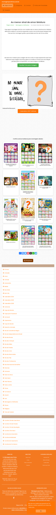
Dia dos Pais (7, 358)
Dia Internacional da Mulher (12, 364)
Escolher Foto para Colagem (28, 65)
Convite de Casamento (11, 441)
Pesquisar (7, 10)
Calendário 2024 (9, 297)
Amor (6, 276)
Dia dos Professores (10, 361)
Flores (6, 388)
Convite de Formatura (10, 444)
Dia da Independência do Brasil (13, 334)
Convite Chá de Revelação (12, 427)
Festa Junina (8, 385)
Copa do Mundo (9, 324)
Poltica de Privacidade (40, 5)
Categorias (18, 5)
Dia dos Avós (8, 351)
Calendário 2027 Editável (28, 111)
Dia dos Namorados (10, 354)
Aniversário (7, 283)
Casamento (7, 320)
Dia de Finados (8, 347)
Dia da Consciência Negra (11, 330)
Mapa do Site (19, 505)
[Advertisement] (28, 45)
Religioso (6, 409)
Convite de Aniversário (10, 434)
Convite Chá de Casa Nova (12, 420)
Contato (28, 5)
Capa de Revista (9, 310)
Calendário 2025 (9, 300)
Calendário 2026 (9, 303)
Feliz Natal (7, 378)
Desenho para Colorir (46, 465)
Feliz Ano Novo (8, 375)
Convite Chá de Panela (11, 424)
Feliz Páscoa (8, 381)
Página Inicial (8, 5)
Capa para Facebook (10, 313)
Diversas (6, 368)
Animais (6, 280)
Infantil (6, 395)
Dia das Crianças (9, 341)
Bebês (6, 286)
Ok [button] (41, 511)
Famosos (7, 371)
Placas (6, 405)
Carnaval (7, 317)
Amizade (6, 273)
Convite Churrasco (9, 430)
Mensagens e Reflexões (22, 25)
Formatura (7, 392)
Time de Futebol (9, 412)
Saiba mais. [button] (31, 507)
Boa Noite (7, 290)
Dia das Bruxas (8, 337)
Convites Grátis (46, 462)
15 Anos (6, 269)
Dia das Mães (8, 344)
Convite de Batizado (10, 437)
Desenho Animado (9, 327)
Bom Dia (6, 293)
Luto (5, 398)
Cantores (7, 307)
